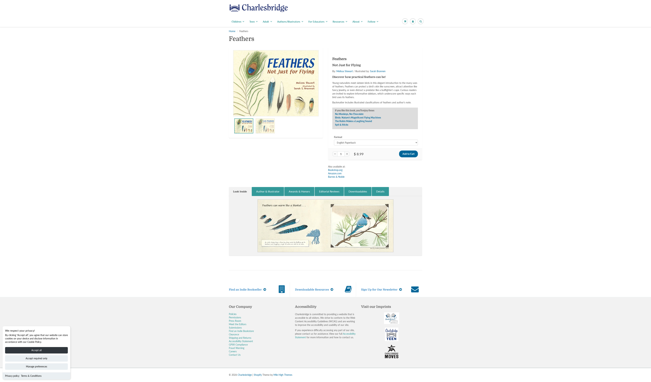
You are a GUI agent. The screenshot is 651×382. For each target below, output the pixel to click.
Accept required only (36, 358)
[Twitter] (342, 76)
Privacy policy (12, 375)
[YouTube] (375, 76)
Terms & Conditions (31, 375)
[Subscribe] (373, 65)
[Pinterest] (359, 76)
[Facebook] (350, 76)
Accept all (36, 350)
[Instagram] (367, 76)
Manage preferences (36, 366)
